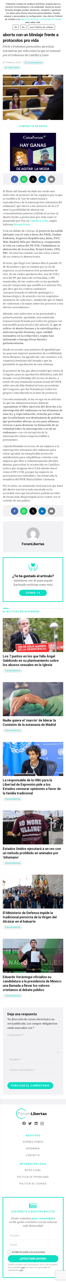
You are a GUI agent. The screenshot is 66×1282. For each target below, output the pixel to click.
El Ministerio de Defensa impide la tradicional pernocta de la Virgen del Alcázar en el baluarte (30, 917)
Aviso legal (33, 1170)
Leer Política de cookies (41, 27)
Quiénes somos (33, 1142)
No (23, 27)
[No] (62, 15)
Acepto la (28, 1252)
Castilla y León (39, 220)
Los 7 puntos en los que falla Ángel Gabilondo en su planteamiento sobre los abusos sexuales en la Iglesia (31, 660)
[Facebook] (24, 1123)
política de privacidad (33, 1252)
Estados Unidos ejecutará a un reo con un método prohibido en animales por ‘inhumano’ (32, 853)
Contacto (33, 1155)
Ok (15, 27)
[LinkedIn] (36, 1123)
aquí (23, 1267)
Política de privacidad (33, 1177)
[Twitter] (30, 1123)
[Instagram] (42, 1123)
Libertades (13, 67)
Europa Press (22, 224)
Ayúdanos (33, 1148)
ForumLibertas (34, 62)
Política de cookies (33, 1183)
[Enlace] (33, 1114)
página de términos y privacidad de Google (40, 19)
